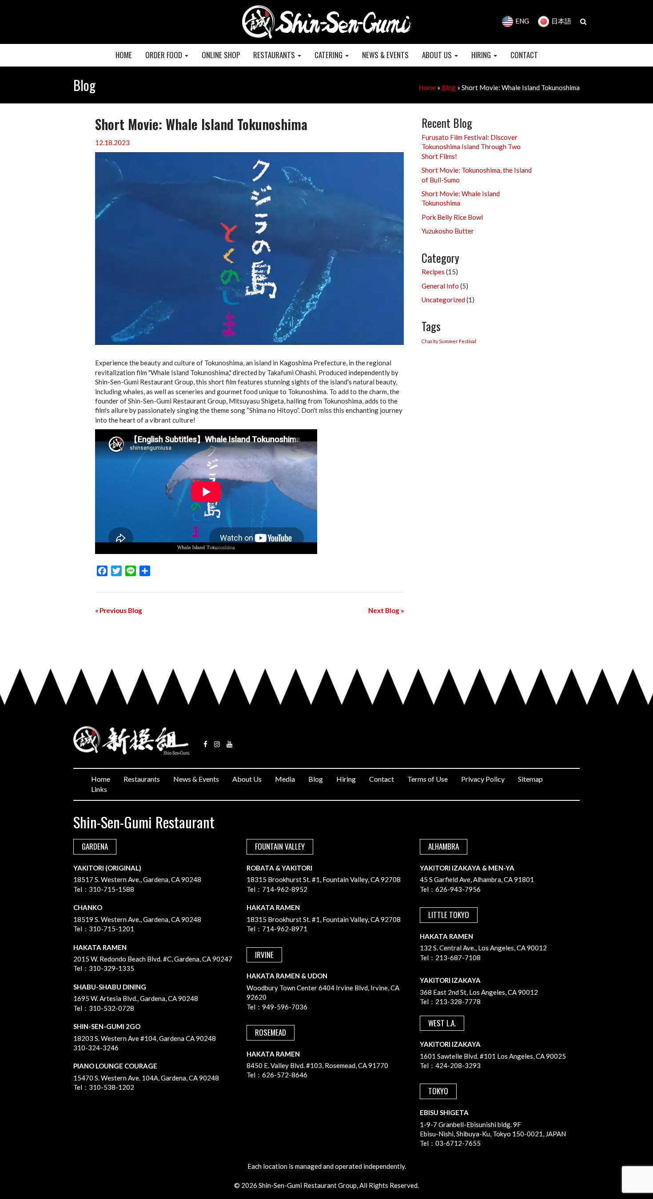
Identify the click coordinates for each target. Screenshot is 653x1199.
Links (99, 789)
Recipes (433, 272)
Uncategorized (443, 300)
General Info (440, 286)
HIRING (482, 54)
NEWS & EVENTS (385, 54)
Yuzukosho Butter (448, 231)
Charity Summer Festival (449, 341)
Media (285, 779)
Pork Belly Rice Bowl (452, 217)
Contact (381, 779)
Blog (449, 87)
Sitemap (530, 779)
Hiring (346, 779)
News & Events (196, 779)
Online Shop (221, 54)
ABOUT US (438, 54)
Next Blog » (386, 610)
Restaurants (141, 779)
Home (427, 87)
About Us (247, 779)
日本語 (561, 21)
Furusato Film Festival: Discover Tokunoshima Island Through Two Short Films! (471, 146)
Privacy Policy (483, 779)
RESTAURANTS (275, 54)
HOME (123, 54)
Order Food (164, 54)
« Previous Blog (118, 610)
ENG (522, 21)
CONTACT (524, 54)
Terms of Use (427, 779)
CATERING (329, 54)
